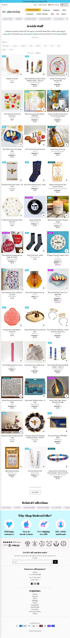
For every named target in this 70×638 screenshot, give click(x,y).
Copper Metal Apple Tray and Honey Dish (35, 331)
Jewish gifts (6, 34)
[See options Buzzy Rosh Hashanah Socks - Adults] (44, 180)
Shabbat (35, 34)
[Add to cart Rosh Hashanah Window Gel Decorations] (21, 109)
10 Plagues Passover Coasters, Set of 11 (58, 256)
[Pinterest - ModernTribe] (38, 584)
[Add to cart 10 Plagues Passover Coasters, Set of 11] (66, 251)
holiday (59, 34)
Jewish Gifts (18, 18)
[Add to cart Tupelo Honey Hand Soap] (66, 145)
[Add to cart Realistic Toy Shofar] (21, 74)
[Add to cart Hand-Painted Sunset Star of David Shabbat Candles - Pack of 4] (44, 74)
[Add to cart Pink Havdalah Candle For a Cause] (21, 361)
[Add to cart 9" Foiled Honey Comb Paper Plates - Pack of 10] (21, 215)
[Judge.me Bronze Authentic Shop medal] (49, 543)
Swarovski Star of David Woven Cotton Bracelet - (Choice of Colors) (57, 472)
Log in (35, 5)
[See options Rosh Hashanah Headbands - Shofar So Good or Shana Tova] (66, 325)
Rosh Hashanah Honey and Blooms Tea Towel (12, 293)
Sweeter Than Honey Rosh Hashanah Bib (58, 79)
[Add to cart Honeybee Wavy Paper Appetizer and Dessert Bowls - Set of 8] (44, 431)
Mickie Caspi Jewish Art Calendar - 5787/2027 (35, 115)
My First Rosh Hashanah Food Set (35, 149)
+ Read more (35, 37)
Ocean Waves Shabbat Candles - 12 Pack (35, 401)
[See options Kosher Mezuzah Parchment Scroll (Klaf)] (21, 396)
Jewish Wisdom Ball (35, 220)
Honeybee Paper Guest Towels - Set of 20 (12, 185)
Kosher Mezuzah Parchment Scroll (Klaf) (12, 401)
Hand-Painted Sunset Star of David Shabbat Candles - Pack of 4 (35, 79)
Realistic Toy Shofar (12, 79)
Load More (35, 492)
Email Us (35, 572)
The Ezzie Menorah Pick (35, 471)
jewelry (21, 34)
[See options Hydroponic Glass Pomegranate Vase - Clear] (21, 431)
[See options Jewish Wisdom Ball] (44, 215)
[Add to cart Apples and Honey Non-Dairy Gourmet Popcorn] (66, 180)
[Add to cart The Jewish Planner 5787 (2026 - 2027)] (66, 431)
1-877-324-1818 (37, 574)
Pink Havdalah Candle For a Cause (12, 365)
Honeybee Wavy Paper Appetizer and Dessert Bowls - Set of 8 (35, 437)
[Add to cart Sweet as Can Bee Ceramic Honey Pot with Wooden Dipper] (66, 109)
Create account (43, 5)
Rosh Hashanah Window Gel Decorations (12, 115)
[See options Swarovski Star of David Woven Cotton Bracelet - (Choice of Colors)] (66, 466)
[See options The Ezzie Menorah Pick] (44, 466)
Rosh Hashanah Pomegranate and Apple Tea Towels (12, 256)
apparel (28, 34)
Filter (5, 42)
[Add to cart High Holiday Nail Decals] (21, 466)
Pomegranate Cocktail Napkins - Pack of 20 (12, 331)
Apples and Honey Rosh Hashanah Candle (58, 221)
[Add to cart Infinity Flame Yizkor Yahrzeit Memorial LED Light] (66, 396)
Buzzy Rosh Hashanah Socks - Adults (35, 184)
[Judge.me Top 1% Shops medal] (56, 543)
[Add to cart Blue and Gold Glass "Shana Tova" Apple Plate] (66, 288)
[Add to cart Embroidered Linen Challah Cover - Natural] (44, 361)
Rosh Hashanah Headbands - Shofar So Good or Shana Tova (57, 331)
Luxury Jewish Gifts (58, 18)
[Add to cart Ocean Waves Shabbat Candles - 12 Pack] (44, 396)
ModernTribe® (37, 631)
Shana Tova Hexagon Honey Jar (35, 292)
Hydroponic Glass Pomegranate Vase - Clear (12, 437)
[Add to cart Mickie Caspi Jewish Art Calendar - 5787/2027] (44, 109)
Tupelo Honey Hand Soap (57, 149)
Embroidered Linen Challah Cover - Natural (35, 366)
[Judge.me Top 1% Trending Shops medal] (63, 543)
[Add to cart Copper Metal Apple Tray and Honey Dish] (44, 325)
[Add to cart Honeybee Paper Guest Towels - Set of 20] (21, 180)
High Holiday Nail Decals (12, 471)
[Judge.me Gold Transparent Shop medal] (42, 543)
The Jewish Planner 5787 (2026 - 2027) (58, 437)
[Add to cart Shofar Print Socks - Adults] (44, 251)
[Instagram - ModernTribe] (35, 584)
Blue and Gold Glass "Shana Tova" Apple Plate (57, 293)
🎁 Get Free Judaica (53, 5)
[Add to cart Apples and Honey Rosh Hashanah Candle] (66, 215)
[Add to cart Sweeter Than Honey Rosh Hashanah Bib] (66, 74)
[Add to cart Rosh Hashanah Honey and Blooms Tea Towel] (21, 288)
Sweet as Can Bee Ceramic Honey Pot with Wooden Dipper (58, 115)
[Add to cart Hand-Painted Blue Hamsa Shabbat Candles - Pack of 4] (66, 361)
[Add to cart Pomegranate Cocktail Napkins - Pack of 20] (21, 325)
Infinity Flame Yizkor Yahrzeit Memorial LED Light (57, 401)
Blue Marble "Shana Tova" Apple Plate (12, 150)
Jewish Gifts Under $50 (30, 18)
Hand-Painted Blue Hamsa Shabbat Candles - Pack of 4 (57, 366)
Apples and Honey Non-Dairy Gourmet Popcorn (57, 185)
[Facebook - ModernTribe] (32, 584)
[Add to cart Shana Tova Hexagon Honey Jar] (44, 288)
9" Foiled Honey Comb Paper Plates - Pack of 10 (12, 221)
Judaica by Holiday (7, 18)
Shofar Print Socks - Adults (35, 255)
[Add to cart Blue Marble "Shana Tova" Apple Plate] (21, 145)
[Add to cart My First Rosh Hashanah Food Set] (44, 145)
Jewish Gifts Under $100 (45, 18)
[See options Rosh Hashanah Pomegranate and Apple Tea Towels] (21, 251)
